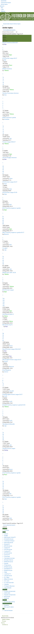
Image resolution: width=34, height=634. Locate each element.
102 (3, 298)
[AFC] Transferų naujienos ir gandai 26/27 (13, 232)
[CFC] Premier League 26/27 (9, 182)
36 (3, 486)
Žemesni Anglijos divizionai (9, 157)
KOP (5, 60)
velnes (10, 178)
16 (3, 79)
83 (3, 220)
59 (3, 335)
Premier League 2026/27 (9, 142)
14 (3, 133)
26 (3, 434)
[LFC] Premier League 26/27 (9, 58)
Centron (6, 371)
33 (3, 481)
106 (3, 305)
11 (3, 128)
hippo (10, 54)
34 (3, 483)
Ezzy (5, 95)
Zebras (6, 316)
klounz (11, 345)
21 (3, 506)
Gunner (6, 361)
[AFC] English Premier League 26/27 (11, 359)
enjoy (5, 183)
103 (3, 300)
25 (3, 432)
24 (3, 511)
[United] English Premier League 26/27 (12, 394)
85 (3, 223)
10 (3, 126)
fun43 (5, 396)
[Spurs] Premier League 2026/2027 (11, 349)
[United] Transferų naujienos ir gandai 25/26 (13, 405)
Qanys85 (11, 391)
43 (3, 166)
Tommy (6, 450)
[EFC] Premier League (8, 290)
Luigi (10, 138)
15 (3, 77)
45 (3, 169)
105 (3, 304)
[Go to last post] (12, 54)
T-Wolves (6, 70)
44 (3, 168)
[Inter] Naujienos (6, 370)
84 (3, 222)
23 (3, 509)
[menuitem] (5, 2)
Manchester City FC (7, 324)
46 (3, 171)
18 (3, 82)
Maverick (6, 234)
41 (3, 258)
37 (3, 488)
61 (3, 338)
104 (3, 302)
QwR (10, 204)
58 (3, 333)
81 (3, 216)
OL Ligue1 (5, 248)
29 (3, 439)
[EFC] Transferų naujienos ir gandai (11, 208)
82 (3, 218)
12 (3, 129)
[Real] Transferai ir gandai (9, 117)
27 (3, 436)
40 (3, 257)
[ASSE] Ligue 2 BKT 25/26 (9, 272)
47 (3, 173)
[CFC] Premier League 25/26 (9, 192)
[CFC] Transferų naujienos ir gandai (11, 497)
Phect (10, 65)
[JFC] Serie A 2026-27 (8, 314)
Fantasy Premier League (8, 448)
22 (3, 507)
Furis (5, 44)
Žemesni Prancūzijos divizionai (10, 93)
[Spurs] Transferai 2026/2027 (10, 42)
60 (3, 337)
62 (3, 340)
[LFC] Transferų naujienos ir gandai (11, 473)
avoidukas (6, 119)
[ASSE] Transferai (7, 68)
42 (3, 260)
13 (3, 131)
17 (3, 81)
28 (3, 438)
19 (3, 84)
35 (3, 485)
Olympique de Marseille (8, 424)
